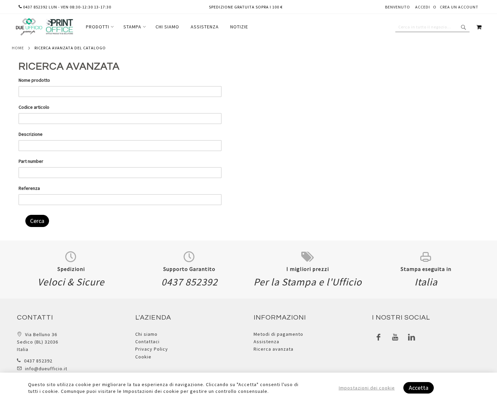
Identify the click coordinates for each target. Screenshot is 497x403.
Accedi (422, 6)
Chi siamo (146, 334)
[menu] (167, 26)
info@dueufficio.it (46, 369)
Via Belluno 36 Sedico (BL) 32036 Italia (37, 342)
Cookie (143, 357)
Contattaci (147, 341)
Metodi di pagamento (278, 334)
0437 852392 (38, 361)
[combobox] (432, 27)
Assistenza (266, 341)
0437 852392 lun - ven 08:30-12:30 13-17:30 (66, 6)
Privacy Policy (151, 349)
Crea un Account (459, 6)
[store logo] (44, 26)
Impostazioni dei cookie (367, 388)
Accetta (418, 388)
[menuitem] (99, 26)
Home (18, 47)
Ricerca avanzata (273, 349)
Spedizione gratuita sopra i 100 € (246, 6)
